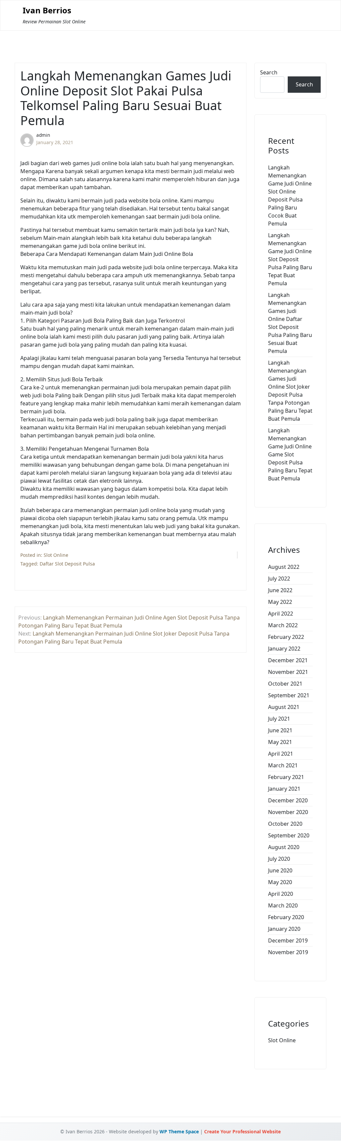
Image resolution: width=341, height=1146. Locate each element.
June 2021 (280, 730)
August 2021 (283, 707)
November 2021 (288, 672)
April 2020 (280, 893)
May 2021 (280, 742)
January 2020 (284, 928)
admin (43, 135)
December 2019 (288, 940)
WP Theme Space (179, 1131)
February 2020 (286, 917)
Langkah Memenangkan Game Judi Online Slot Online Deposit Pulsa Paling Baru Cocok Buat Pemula (290, 195)
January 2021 (284, 788)
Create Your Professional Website (242, 1131)
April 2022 (280, 613)
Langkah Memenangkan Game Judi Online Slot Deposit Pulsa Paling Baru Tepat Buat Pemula (290, 259)
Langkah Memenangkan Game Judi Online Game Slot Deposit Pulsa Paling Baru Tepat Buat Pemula (290, 454)
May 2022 (280, 602)
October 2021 (285, 683)
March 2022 (283, 625)
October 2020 (285, 823)
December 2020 (288, 800)
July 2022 (279, 578)
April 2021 (280, 753)
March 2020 (283, 905)
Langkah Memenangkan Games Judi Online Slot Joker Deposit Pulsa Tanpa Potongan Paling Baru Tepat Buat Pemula (290, 390)
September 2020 (288, 835)
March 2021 (283, 765)
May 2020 (280, 882)
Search (268, 72)
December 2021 (288, 660)
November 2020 (288, 812)
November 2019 (288, 952)
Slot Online (56, 555)
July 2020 (279, 858)
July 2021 (279, 718)
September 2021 (288, 695)
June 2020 (280, 870)
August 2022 (283, 566)
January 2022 (284, 648)
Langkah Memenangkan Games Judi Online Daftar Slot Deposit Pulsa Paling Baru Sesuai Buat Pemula (290, 323)
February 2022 (286, 637)
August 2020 (283, 847)
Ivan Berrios (47, 10)
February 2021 (286, 777)
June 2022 (280, 590)
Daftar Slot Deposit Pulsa (67, 563)
